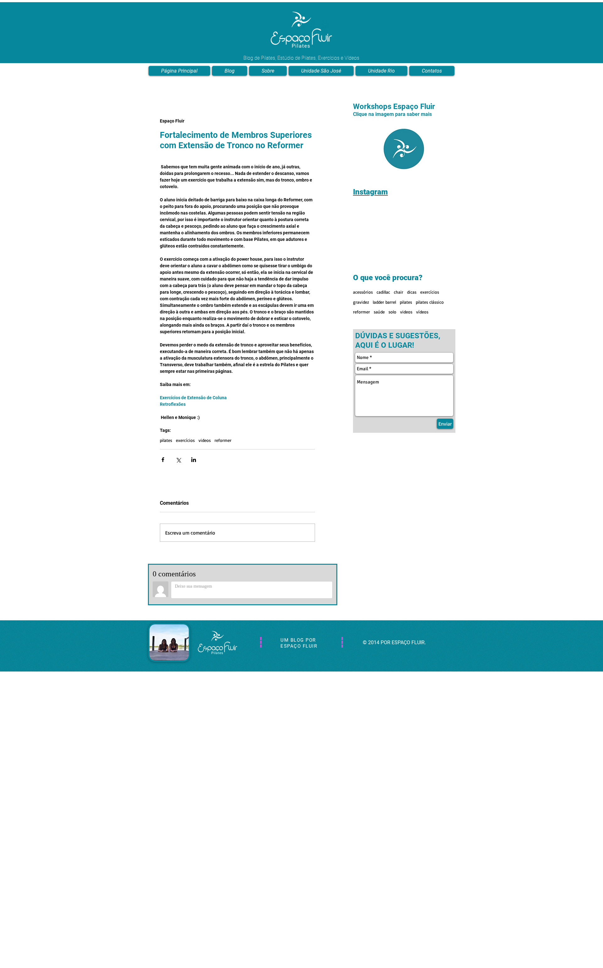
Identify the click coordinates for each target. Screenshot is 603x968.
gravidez (361, 302)
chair (398, 292)
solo (392, 311)
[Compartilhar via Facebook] (163, 460)
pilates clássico (430, 302)
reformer (223, 440)
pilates (166, 440)
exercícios (185, 440)
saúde (379, 311)
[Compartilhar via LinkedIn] (194, 460)
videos (204, 440)
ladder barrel (384, 302)
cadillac (383, 292)
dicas (411, 292)
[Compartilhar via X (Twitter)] (178, 460)
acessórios (363, 292)
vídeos (422, 311)
